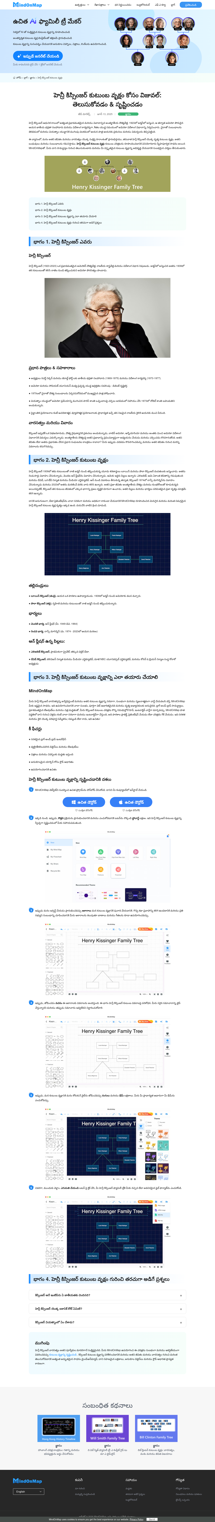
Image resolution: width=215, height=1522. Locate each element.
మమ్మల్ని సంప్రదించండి (85, 1494)
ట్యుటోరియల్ (143, 4)
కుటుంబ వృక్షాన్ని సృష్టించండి (63, 1354)
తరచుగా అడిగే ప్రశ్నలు (135, 1494)
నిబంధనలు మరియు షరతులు (189, 1494)
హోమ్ (18, 77)
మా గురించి (80, 1488)
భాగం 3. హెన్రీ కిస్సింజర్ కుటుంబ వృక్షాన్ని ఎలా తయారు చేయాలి (66, 216)
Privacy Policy (136, 1519)
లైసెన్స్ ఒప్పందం (183, 1499)
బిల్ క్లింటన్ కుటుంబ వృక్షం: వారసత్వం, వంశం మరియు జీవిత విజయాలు (156, 1452)
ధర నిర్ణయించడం (123, 4)
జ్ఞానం (32, 77)
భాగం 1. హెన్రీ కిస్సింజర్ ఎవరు (49, 203)
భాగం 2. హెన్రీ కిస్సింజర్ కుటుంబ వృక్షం (53, 210)
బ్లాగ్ (173, 4)
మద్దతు (129, 1488)
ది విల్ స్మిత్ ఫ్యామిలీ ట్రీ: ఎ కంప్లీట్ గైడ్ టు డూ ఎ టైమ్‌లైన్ (107, 1452)
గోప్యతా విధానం (183, 1488)
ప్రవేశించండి (190, 4)
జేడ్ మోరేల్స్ (84, 114)
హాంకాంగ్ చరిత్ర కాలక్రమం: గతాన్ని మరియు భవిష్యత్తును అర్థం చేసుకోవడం (58, 1452)
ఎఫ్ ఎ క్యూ (160, 4)
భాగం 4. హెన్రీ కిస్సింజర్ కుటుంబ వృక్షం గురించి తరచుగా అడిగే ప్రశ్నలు (68, 222)
